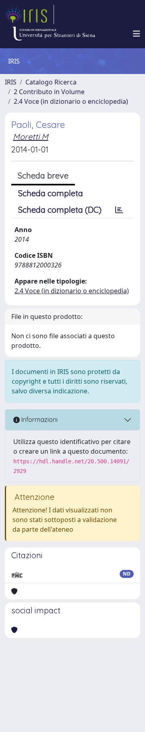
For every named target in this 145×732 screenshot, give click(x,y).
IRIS (11, 82)
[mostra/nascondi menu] (136, 34)
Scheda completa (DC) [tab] (60, 210)
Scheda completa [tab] (50, 193)
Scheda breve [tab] (43, 176)
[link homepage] (29, 14)
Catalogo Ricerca (51, 82)
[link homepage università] (53, 33)
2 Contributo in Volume (49, 91)
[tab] (119, 210)
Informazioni (39, 419)
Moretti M (30, 137)
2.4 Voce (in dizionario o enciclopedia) (71, 101)
